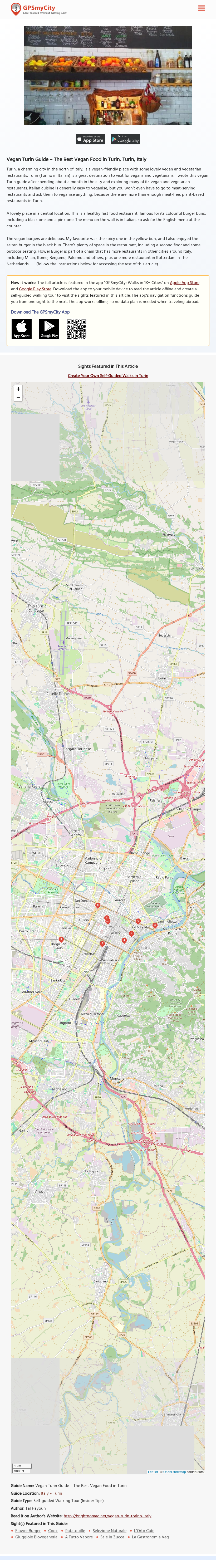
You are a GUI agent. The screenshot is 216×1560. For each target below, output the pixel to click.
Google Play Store (35, 289)
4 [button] (124, 939)
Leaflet (153, 1471)
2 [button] (131, 933)
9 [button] (61, 938)
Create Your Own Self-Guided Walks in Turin (108, 376)
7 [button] (102, 943)
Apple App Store (184, 283)
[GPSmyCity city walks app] (39, 9)
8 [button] (98, 904)
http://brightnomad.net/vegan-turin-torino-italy (107, 1516)
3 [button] (155, 924)
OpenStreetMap (174, 1471)
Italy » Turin (51, 1493)
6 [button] (138, 920)
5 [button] (106, 917)
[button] (18, 389)
